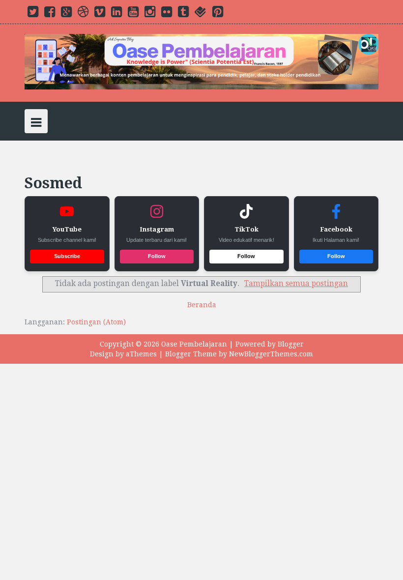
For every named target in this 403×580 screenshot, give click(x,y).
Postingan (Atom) (96, 322)
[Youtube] (133, 14)
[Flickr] (166, 14)
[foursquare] (200, 14)
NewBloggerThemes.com (271, 354)
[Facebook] (49, 14)
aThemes (141, 354)
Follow (157, 256)
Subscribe (67, 256)
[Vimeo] (99, 14)
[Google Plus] (66, 14)
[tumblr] (183, 14)
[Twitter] (33, 14)
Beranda (201, 305)
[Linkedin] (116, 14)
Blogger (291, 344)
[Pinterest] (217, 14)
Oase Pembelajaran (194, 344)
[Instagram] (149, 14)
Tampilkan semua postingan (296, 283)
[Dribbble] (83, 14)
